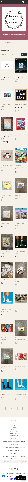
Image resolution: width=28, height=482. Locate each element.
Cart (25, 2)
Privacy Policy (14, 431)
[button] (4, 78)
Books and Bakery (9, 473)
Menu (4, 2)
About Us (14, 425)
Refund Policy (14, 429)
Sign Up (24, 461)
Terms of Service (14, 433)
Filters (24, 54)
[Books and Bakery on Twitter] (9, 469)
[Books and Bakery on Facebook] (12, 469)
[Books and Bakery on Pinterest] (15, 469)
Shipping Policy (14, 435)
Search (14, 423)
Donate (14, 427)
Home (2, 42)
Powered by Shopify (21, 473)
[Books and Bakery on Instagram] (17, 469)
